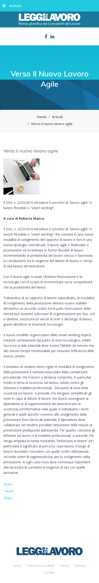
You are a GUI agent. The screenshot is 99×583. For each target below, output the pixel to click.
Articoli (15, 5)
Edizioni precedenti (40, 565)
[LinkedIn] (52, 36)
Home (17, 565)
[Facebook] (46, 36)
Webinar (80, 565)
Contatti (49, 572)
